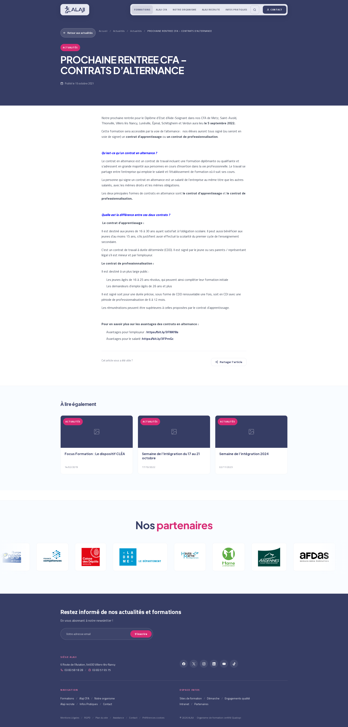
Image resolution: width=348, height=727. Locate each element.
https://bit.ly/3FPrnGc (158, 338)
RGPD (87, 718)
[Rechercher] (254, 9)
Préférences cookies (153, 718)
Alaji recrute (211, 9)
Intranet (184, 704)
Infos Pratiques (236, 9)
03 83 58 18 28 (73, 670)
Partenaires (201, 704)
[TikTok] (234, 664)
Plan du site (101, 718)
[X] (194, 664)
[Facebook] (184, 664)
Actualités (119, 31)
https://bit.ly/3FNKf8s (162, 332)
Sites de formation (191, 698)
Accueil (103, 31)
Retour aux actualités (80, 33)
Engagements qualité (237, 698)
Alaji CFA (161, 9)
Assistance (118, 718)
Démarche (213, 698)
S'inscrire (141, 634)
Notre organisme (184, 9)
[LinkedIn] (214, 664)
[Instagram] (204, 664)
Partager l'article (231, 362)
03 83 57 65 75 (101, 670)
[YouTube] (224, 664)
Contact (276, 9)
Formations (142, 9)
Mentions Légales (69, 718)
